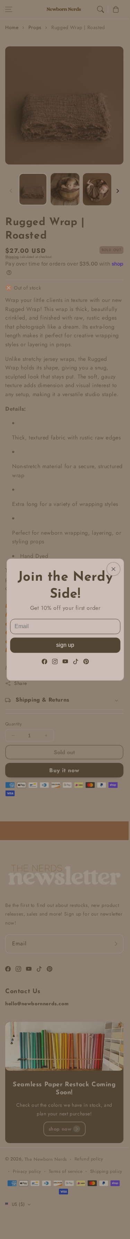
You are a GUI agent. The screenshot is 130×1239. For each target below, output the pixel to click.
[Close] (113, 569)
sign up (65, 645)
